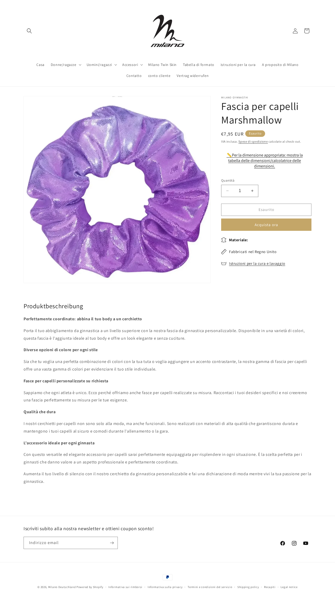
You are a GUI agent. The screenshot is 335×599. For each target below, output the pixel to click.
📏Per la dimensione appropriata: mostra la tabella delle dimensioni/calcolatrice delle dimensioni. (265, 160)
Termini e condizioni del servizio (210, 587)
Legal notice (289, 587)
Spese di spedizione (253, 141)
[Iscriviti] (112, 543)
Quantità (227, 180)
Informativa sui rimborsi (125, 587)
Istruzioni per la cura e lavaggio (257, 263)
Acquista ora (266, 224)
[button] (29, 31)
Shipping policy (248, 587)
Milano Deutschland (62, 587)
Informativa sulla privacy (165, 587)
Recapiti (270, 587)
